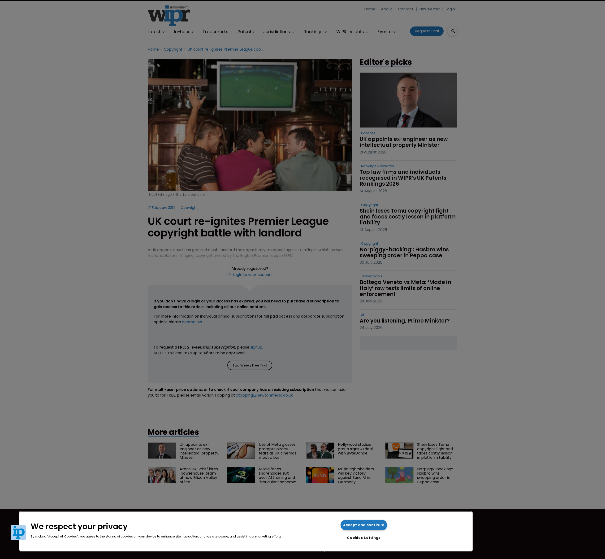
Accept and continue (364, 525)
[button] (18, 532)
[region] (246, 531)
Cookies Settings (363, 537)
